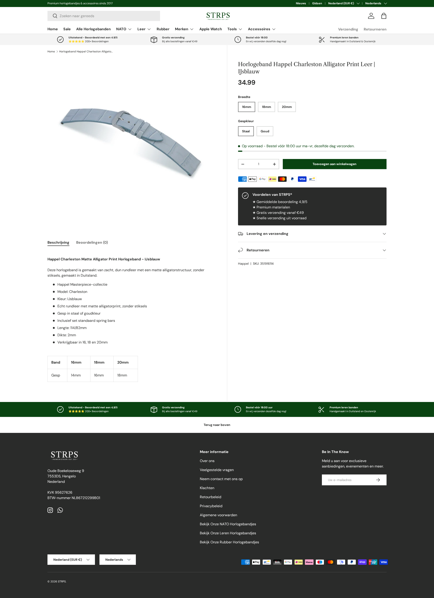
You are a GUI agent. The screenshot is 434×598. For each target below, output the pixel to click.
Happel (243, 264)
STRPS (62, 581)
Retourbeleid (210, 497)
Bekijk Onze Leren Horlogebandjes (228, 533)
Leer (141, 29)
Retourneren (375, 29)
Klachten (207, 488)
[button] (384, 16)
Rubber (163, 29)
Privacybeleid (211, 506)
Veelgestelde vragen (217, 469)
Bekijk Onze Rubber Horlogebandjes (229, 542)
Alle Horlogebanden (93, 29)
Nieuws (301, 3)
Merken (181, 29)
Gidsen (317, 3)
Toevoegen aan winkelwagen (334, 164)
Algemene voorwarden (218, 515)
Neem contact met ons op (221, 479)
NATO (121, 29)
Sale (67, 29)
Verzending (348, 29)
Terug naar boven (217, 425)
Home (52, 29)
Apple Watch (210, 29)
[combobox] (103, 16)
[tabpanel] (131, 316)
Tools (232, 29)
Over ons (207, 460)
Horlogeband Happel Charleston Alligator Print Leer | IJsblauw (86, 51)
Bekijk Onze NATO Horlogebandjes (228, 524)
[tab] (58, 242)
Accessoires (259, 29)
